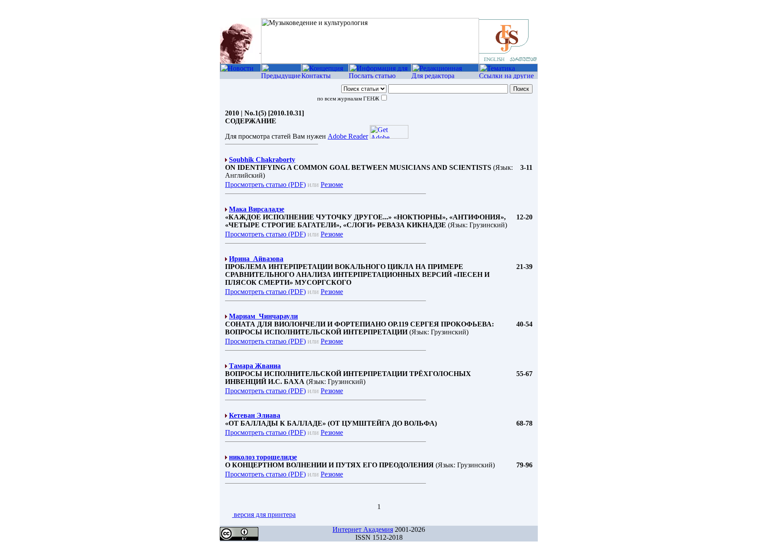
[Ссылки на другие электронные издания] (508, 76)
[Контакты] (325, 76)
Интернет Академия (363, 529)
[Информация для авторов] (380, 69)
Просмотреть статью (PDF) (265, 184)
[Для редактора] (445, 76)
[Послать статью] (380, 76)
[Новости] (240, 69)
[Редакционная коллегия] (445, 69)
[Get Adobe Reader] (389, 136)
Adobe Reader (348, 136)
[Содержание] (281, 69)
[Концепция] (325, 69)
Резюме (332, 184)
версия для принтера (264, 514)
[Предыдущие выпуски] (281, 76)
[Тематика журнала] (508, 69)
